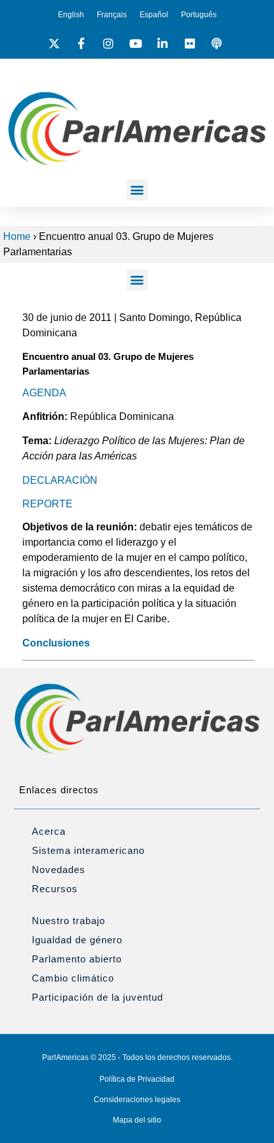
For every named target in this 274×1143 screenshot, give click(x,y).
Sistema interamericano (88, 850)
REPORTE (47, 503)
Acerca (49, 831)
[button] (137, 189)
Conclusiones (56, 643)
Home (17, 236)
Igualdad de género (77, 939)
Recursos (55, 888)
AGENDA (44, 392)
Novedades (58, 869)
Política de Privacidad (137, 1079)
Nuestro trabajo (68, 920)
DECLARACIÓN (59, 480)
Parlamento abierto (77, 958)
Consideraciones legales (137, 1099)
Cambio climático (73, 978)
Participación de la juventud (97, 997)
